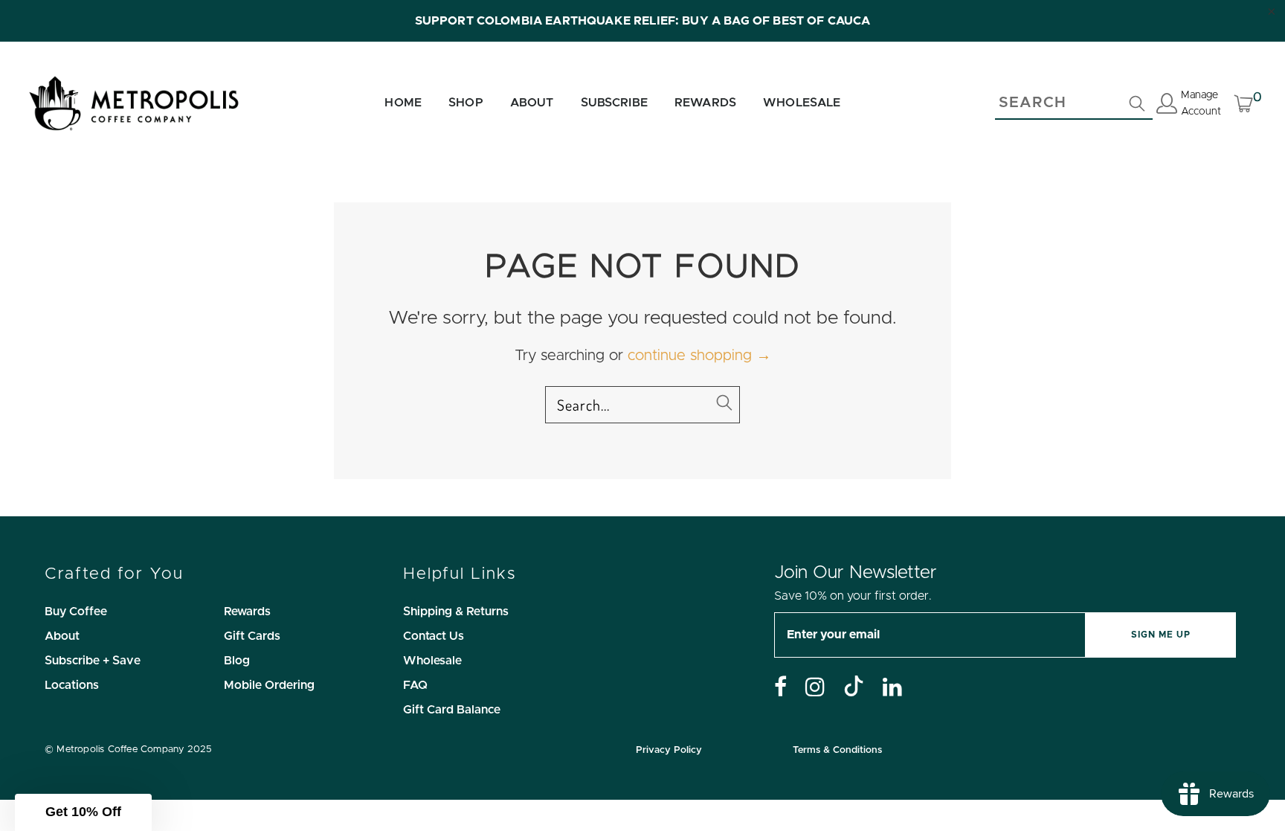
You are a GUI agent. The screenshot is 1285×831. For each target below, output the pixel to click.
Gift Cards (252, 636)
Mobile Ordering (269, 685)
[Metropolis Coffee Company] (133, 103)
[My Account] (1167, 106)
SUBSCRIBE (614, 103)
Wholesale (432, 661)
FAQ (415, 685)
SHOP (465, 103)
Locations (72, 685)
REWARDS (705, 103)
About (62, 636)
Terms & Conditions (837, 750)
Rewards (247, 611)
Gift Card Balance (451, 710)
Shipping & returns (456, 611)
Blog (237, 661)
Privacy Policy (669, 750)
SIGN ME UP (1161, 634)
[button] (83, 812)
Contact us (433, 636)
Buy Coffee (76, 611)
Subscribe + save (93, 661)
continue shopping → (699, 355)
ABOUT (532, 103)
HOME (403, 103)
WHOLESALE (801, 103)
